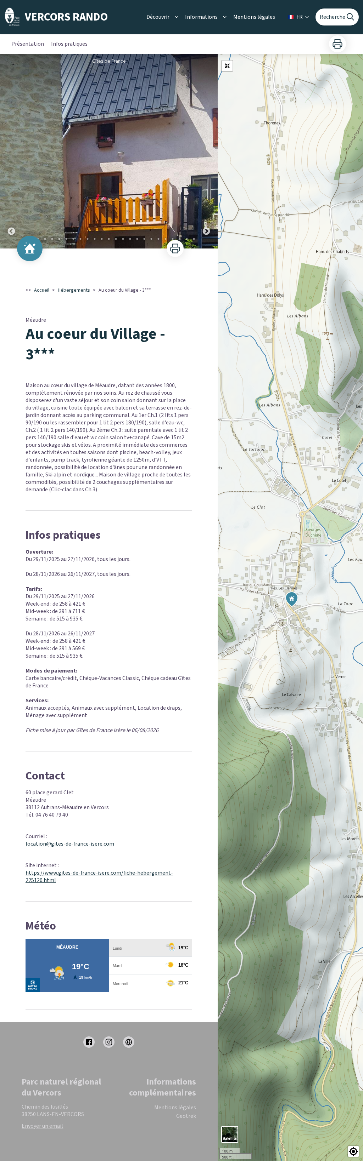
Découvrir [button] (157, 17)
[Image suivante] (206, 151)
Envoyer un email (42, 1126)
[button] (353, 1151)
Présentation (27, 44)
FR (299, 17)
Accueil (41, 290)
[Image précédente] (11, 151)
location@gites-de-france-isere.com (70, 844)
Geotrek (186, 1116)
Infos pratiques (69, 44)
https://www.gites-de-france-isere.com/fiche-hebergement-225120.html (99, 876)
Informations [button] (201, 17)
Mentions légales (254, 17)
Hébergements (74, 290)
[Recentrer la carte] (227, 66)
